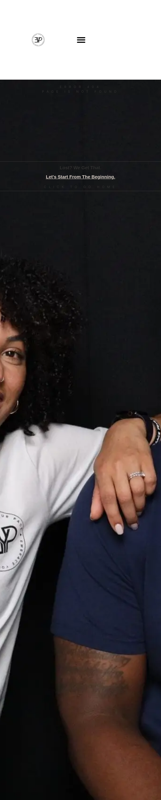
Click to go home (80, 187)
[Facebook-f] (151, 40)
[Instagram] (144, 40)
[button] (81, 40)
